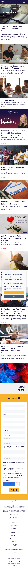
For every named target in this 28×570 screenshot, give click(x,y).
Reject (14, 296)
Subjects (14, 520)
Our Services (14, 522)
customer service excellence (11, 510)
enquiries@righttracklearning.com (14, 558)
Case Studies (14, 525)
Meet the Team (14, 524)
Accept (14, 292)
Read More (3, 42)
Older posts (21, 388)
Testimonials (14, 527)
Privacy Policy (14, 528)
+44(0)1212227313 (14, 565)
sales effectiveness (21, 510)
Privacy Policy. (16, 280)
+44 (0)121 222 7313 (14, 555)
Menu (25, 2)
